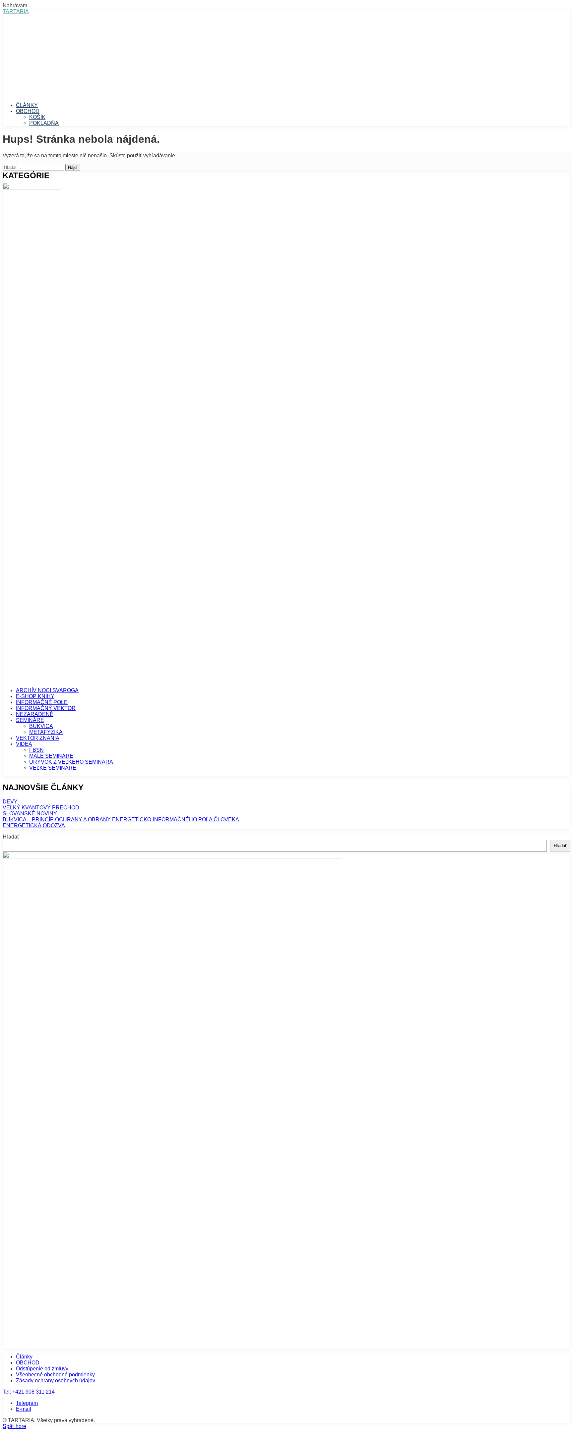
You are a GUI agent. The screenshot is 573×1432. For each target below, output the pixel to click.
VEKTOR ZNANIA (37, 738)
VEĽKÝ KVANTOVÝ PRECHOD (41, 807)
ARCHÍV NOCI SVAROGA (47, 690)
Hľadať (11, 837)
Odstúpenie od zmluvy (42, 1368)
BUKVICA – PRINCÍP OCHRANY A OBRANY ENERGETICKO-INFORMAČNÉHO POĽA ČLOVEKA (121, 819)
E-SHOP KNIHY (35, 696)
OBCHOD (27, 111)
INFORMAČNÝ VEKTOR (46, 708)
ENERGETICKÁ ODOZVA (34, 825)
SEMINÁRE (30, 720)
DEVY (10, 801)
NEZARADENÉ (34, 714)
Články (24, 1356)
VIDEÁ (24, 744)
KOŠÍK (37, 117)
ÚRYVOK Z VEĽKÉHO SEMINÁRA (71, 762)
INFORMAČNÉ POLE (42, 702)
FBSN (36, 750)
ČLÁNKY (27, 105)
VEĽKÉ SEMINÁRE (52, 768)
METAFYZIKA (46, 732)
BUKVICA (41, 726)
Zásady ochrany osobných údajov (55, 1380)
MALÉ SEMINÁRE (51, 756)
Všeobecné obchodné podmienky (55, 1374)
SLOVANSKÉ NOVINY (30, 813)
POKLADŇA (44, 123)
